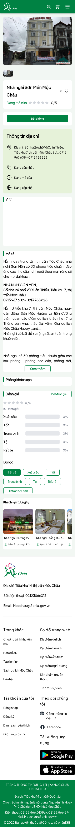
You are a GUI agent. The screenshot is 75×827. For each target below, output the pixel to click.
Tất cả (12, 472)
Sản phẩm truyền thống (51, 677)
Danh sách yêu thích (16, 725)
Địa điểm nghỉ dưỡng (54, 666)
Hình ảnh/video (18, 491)
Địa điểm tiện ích (51, 648)
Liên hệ (8, 679)
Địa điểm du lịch (50, 639)
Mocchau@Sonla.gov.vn (31, 605)
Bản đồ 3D (10, 653)
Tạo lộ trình (11, 661)
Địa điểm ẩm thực (51, 657)
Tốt (6, 425)
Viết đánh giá (58, 394)
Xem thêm (37, 369)
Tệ (5, 442)
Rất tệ (8, 450)
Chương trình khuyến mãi (17, 641)
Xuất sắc (10, 416)
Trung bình (11, 433)
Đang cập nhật (24, 167)
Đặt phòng (37, 118)
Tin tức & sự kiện (51, 688)
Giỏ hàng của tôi (14, 734)
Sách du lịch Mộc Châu (18, 670)
